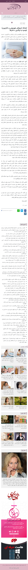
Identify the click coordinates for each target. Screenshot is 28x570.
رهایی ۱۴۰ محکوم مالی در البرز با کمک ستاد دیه (15, 234)
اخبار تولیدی (24, 347)
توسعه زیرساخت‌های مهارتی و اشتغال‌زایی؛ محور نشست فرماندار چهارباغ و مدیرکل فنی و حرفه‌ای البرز (15, 299)
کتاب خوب (23, 413)
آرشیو (6, 1)
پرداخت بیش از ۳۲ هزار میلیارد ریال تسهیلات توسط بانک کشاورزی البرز (14, 247)
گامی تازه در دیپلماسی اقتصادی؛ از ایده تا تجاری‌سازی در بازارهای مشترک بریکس (14, 306)
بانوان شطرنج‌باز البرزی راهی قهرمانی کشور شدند (15, 290)
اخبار (14, 16)
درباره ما (10, 1)
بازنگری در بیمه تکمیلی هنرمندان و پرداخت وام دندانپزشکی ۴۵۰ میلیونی (14, 320)
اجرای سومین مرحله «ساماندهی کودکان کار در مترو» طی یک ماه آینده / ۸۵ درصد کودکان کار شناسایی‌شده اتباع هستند (14, 272)
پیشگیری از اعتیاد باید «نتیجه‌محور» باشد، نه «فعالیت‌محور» (17, 276)
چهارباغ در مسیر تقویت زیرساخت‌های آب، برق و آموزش (14, 338)
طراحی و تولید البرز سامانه (14, 568)
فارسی (25, 1)
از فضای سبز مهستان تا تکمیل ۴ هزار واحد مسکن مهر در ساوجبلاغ (14, 335)
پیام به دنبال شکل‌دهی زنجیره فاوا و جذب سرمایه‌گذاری (14, 250)
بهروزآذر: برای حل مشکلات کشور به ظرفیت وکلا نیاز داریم (13, 279)
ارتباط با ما (13, 1)
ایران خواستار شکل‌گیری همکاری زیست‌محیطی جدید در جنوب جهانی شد (15, 295)
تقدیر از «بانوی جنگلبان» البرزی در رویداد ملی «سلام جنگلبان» (15, 303)
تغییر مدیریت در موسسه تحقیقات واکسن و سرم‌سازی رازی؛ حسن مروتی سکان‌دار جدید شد (14, 230)
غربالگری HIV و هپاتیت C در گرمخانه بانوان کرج (15, 288)
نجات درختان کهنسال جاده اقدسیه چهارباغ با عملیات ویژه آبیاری (14, 269)
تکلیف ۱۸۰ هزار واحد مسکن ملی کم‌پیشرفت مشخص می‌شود (13, 266)
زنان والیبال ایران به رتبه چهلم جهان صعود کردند (15, 238)
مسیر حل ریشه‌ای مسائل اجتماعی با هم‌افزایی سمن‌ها (14, 286)
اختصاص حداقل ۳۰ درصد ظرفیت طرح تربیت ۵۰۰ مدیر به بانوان (14, 310)
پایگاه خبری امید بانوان (21, 16)
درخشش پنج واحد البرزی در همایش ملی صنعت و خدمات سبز (14, 263)
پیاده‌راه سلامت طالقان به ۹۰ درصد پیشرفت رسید (15, 260)
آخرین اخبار (23, 224)
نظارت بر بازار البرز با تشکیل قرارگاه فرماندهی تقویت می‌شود (13, 228)
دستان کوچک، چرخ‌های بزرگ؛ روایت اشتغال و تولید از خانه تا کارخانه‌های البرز (15, 326)
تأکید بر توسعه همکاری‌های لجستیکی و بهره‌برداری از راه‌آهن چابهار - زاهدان (14, 316)
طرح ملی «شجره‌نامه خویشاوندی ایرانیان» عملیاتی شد (14, 244)
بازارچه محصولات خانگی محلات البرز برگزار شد (16, 313)
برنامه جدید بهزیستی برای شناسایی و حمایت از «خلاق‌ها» (13, 284)
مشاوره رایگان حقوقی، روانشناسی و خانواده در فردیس (14, 332)
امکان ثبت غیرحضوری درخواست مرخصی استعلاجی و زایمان (13, 236)
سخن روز (24, 450)
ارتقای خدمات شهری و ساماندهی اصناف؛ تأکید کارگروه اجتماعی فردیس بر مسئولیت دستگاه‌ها (15, 329)
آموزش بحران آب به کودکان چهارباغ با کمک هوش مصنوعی (13, 258)
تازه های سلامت (7, 16)
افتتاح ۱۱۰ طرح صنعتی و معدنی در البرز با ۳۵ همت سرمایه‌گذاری (16, 253)
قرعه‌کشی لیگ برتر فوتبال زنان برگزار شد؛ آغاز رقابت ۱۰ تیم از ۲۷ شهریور (14, 241)
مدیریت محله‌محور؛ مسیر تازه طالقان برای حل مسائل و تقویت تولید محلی (15, 341)
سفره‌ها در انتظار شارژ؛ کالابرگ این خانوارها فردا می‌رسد (14, 323)
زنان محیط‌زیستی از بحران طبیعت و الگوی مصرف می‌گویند (13, 256)
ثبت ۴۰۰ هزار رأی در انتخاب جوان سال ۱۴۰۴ (16, 281)
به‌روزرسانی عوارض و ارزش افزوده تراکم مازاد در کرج (14, 292)
